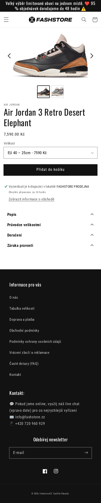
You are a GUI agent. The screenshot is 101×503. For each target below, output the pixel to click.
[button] (6, 19)
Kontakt (15, 375)
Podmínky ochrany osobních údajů (35, 341)
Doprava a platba (22, 319)
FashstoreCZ (46, 493)
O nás (13, 297)
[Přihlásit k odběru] (86, 452)
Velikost (9, 143)
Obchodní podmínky (24, 330)
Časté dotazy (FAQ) (24, 364)
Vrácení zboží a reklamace (29, 353)
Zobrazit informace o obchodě (31, 199)
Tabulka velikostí (22, 308)
